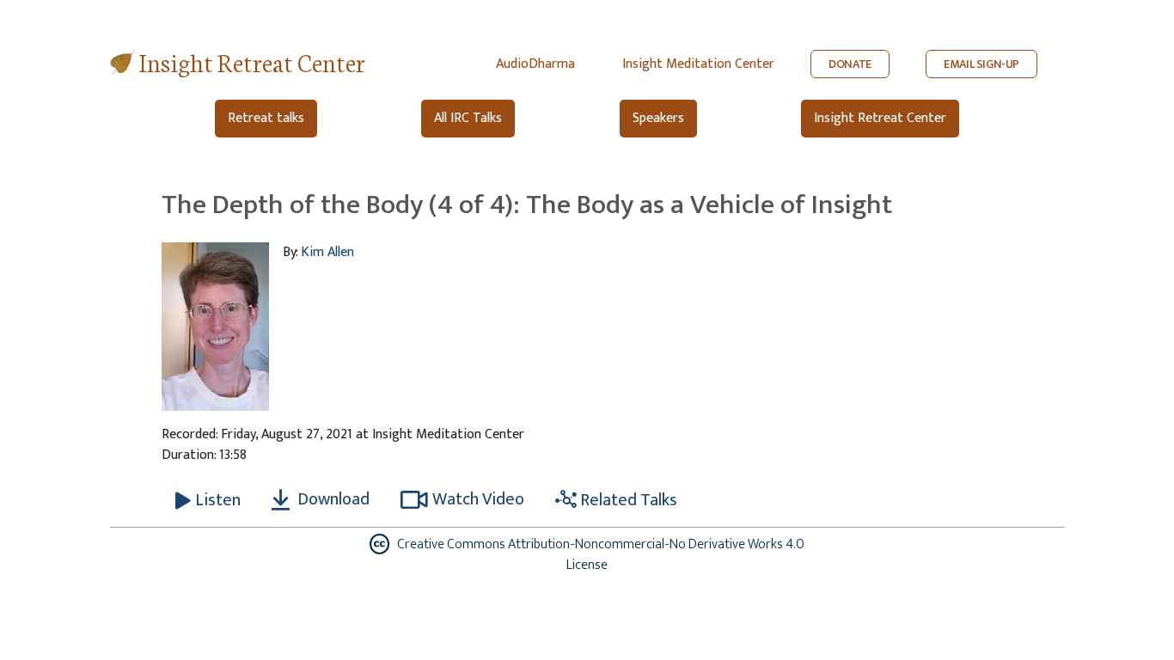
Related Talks (627, 500)
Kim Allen (327, 252)
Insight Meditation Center (698, 64)
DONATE (850, 64)
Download (332, 499)
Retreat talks (266, 118)
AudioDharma (535, 64)
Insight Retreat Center (252, 61)
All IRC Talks (468, 118)
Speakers (658, 118)
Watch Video (478, 499)
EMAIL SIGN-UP (981, 64)
